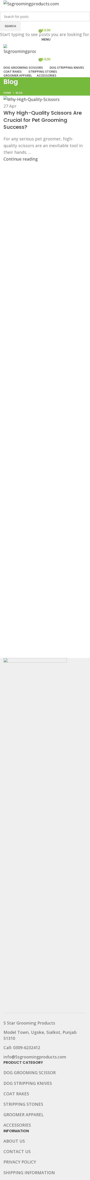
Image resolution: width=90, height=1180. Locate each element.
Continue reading (20, 159)
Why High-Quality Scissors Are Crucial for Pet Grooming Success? (42, 120)
